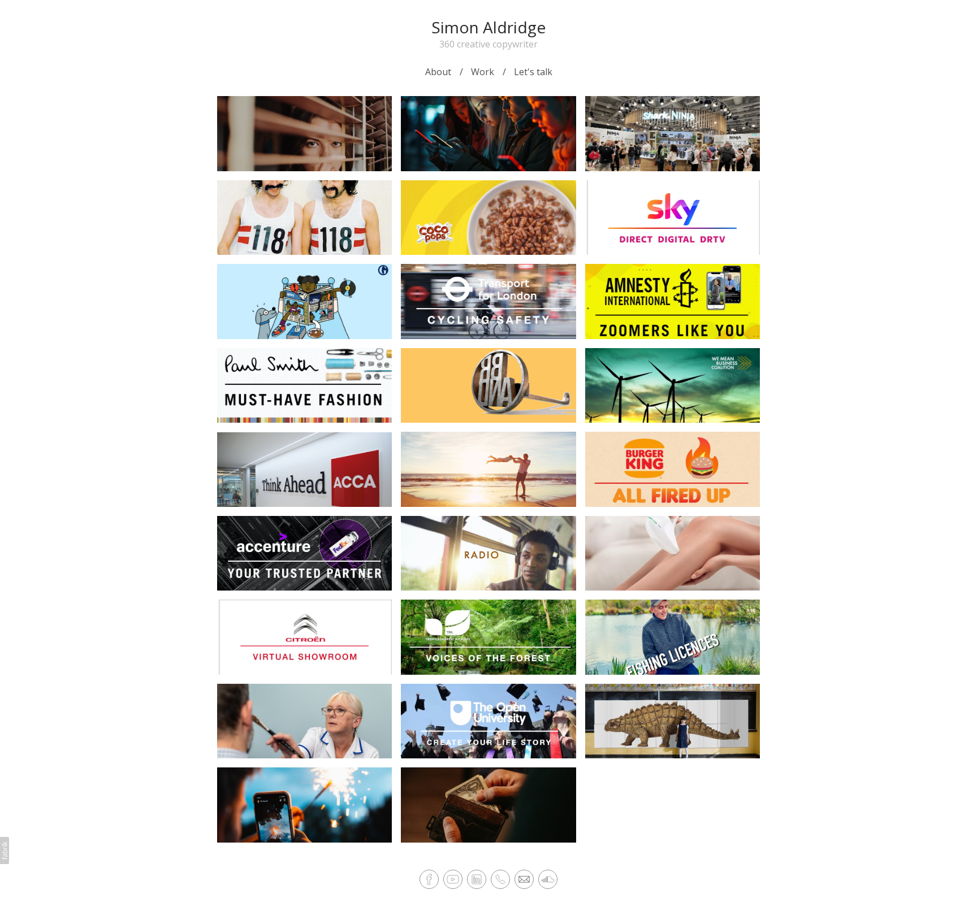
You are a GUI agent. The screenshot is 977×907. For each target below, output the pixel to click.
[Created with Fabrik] (4, 850)
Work (482, 72)
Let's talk (533, 72)
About (438, 72)
